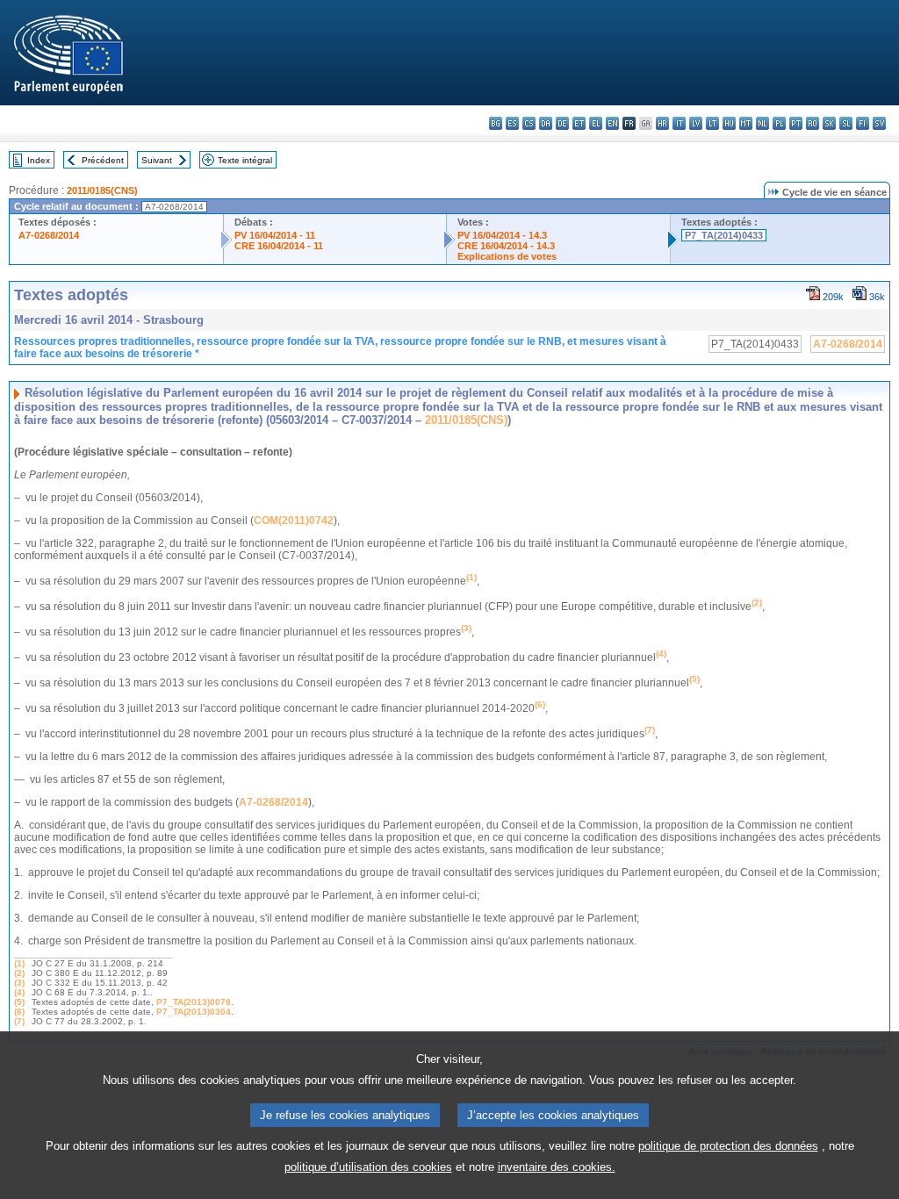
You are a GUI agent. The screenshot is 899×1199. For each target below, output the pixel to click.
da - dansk (545, 123)
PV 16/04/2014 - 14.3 (502, 235)
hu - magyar (729, 123)
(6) (19, 1011)
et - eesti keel (579, 123)
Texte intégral (245, 160)
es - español (512, 123)
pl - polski (779, 123)
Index (38, 160)
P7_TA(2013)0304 (193, 1011)
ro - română (812, 123)
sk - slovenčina (829, 123)
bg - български (495, 123)
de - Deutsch (562, 123)
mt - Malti (745, 123)
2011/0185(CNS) (102, 190)
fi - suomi (862, 123)
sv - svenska (879, 123)
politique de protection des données (728, 1145)
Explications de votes (507, 256)
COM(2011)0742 (294, 520)
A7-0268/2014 (48, 235)
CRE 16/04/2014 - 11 (278, 246)
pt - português (795, 123)
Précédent (103, 160)
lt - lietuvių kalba (712, 123)
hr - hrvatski (662, 123)
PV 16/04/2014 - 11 (274, 235)
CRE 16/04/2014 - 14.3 (506, 246)
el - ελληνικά (595, 123)
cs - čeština (529, 123)
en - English (612, 123)
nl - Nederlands (762, 123)
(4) (19, 992)
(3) (19, 982)
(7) (19, 1021)
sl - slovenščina (845, 123)
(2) (19, 973)
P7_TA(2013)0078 (193, 1002)
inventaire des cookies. (556, 1167)
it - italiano (679, 123)
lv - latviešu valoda (695, 123)
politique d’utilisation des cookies (368, 1167)
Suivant (156, 160)
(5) (19, 1002)
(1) (19, 963)
